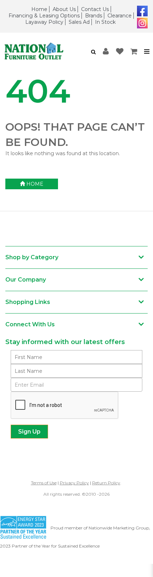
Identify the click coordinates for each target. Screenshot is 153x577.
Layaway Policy (44, 22)
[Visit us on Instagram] (141, 22)
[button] (93, 52)
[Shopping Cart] (134, 52)
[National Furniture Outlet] (38, 51)
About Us (64, 9)
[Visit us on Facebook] (141, 10)
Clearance (119, 15)
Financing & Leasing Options (44, 15)
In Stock (105, 22)
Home (39, 9)
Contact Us (95, 9)
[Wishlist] (119, 52)
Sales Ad (79, 22)
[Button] (147, 52)
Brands (93, 15)
